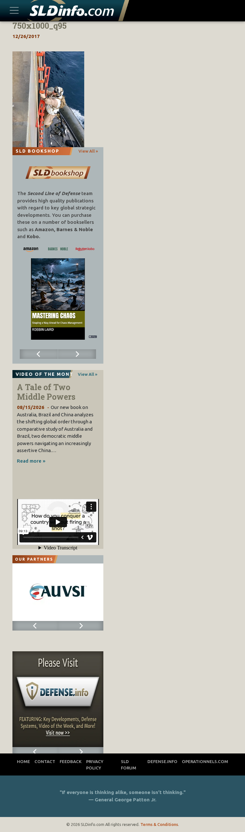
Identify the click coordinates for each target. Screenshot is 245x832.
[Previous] (39, 354)
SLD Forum (128, 764)
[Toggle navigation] (14, 11)
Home (23, 761)
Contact (44, 761)
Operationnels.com (205, 761)
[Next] (77, 354)
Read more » (31, 461)
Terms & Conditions (159, 824)
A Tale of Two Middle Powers (46, 392)
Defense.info (162, 761)
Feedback (71, 761)
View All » (88, 151)
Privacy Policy (94, 764)
